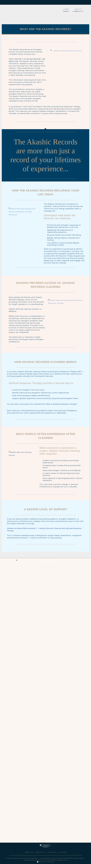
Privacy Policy (40, 852)
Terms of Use (29, 852)
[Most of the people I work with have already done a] (38, 688)
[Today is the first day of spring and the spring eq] (82, 653)
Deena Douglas (20, 13)
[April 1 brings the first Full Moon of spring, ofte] (23, 636)
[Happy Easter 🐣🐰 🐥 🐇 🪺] (8, 573)
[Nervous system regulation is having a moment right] (68, 705)
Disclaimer (62, 852)
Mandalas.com (62, 860)
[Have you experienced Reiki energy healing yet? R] (53, 625)
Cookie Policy (52, 852)
